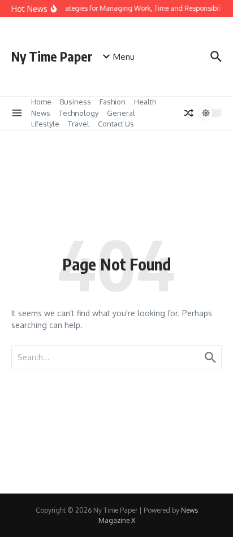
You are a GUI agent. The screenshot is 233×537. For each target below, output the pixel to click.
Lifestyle (45, 123)
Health (145, 101)
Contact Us (116, 123)
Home (41, 101)
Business (75, 101)
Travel (78, 123)
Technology (78, 112)
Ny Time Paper (52, 56)
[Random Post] (188, 112)
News (40, 112)
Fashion (113, 101)
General (121, 112)
